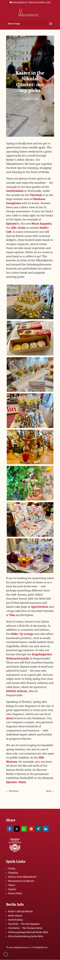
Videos (11, 885)
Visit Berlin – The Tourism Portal (25, 928)
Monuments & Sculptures (21, 881)
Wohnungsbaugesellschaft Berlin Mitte (28, 932)
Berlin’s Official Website (20, 911)
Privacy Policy (15, 893)
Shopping (13, 872)
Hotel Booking (15, 919)
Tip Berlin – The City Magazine (24, 924)
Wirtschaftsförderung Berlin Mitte (25, 936)
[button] (9, 829)
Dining (11, 868)
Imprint (12, 889)
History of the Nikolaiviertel (22, 877)
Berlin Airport (15, 915)
